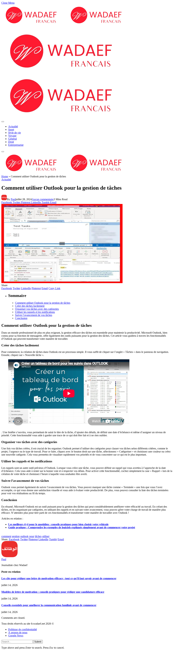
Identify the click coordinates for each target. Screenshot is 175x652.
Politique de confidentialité (22, 629)
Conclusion (21, 318)
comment (6, 536)
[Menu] (2, 121)
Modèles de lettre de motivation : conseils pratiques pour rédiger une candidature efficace (52, 591)
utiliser (45, 536)
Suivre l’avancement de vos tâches (33, 315)
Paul (13, 199)
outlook (24, 536)
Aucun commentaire (43, 199)
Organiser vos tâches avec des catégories (37, 308)
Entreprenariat (15, 144)
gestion (16, 536)
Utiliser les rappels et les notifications (35, 312)
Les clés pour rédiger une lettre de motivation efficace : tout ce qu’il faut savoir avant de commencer (58, 578)
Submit (37, 641)
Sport (11, 129)
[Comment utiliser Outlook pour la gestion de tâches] (62, 282)
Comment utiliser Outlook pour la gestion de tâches (42, 302)
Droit (11, 141)
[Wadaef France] (66, 173)
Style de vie (14, 132)
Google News (15, 635)
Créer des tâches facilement (29, 305)
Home (4, 176)
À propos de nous (17, 632)
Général (12, 138)
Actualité (13, 126)
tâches (38, 536)
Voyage (12, 135)
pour (31, 536)
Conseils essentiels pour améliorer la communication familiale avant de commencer (48, 605)
